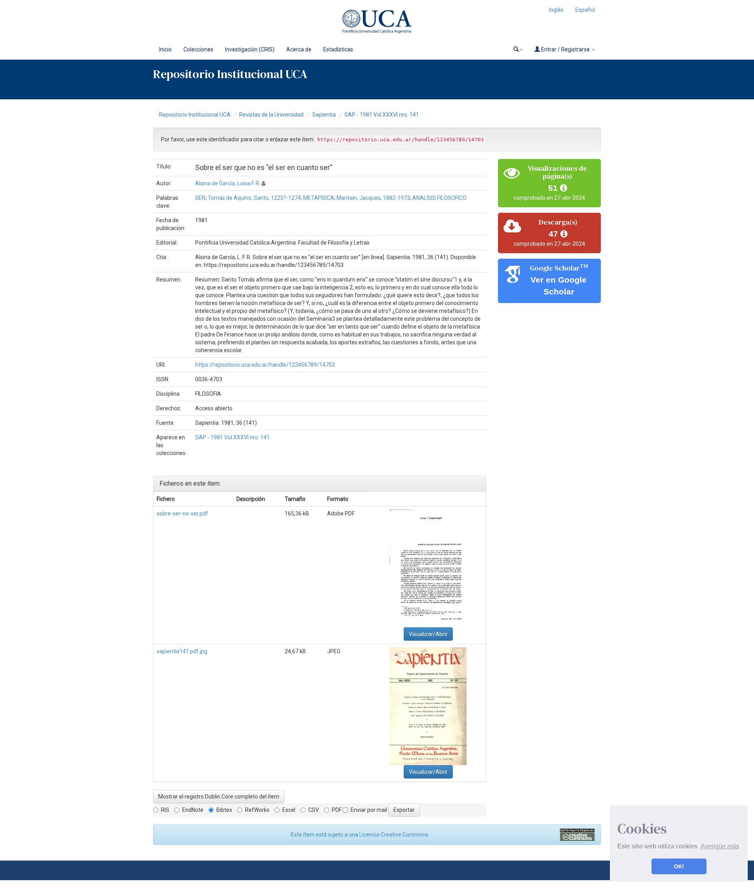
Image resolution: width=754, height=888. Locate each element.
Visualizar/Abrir (428, 634)
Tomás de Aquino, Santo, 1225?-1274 (254, 198)
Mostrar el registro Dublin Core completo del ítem (218, 796)
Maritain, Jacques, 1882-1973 (373, 198)
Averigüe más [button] (720, 846)
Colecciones (198, 49)
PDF (337, 810)
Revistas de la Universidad (271, 114)
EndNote (192, 810)
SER (200, 198)
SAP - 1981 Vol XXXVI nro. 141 (381, 114)
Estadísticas (338, 49)
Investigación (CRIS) (250, 49)
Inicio (165, 49)
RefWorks (257, 810)
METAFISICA (318, 198)
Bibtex (224, 810)
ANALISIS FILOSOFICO (439, 198)
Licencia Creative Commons (393, 834)
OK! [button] (679, 866)
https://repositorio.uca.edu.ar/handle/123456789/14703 (265, 365)
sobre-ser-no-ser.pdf (182, 513)
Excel (288, 810)
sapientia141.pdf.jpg (182, 651)
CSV (313, 810)
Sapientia (324, 114)
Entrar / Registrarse (565, 49)
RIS (165, 810)
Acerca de (298, 49)
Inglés (556, 10)
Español (585, 10)
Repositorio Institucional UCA (195, 114)
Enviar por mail (369, 810)
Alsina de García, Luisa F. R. (227, 183)
